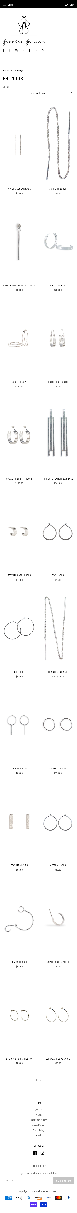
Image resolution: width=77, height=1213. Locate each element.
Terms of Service (39, 1125)
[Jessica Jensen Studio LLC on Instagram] (42, 1153)
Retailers (38, 1110)
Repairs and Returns (38, 1120)
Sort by (6, 86)
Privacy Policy (38, 1130)
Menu (10, 4)
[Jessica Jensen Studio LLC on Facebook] (35, 1153)
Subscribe (63, 1180)
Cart (71, 4)
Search (38, 1135)
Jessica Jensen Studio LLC (46, 1191)
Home (6, 70)
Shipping (38, 1115)
